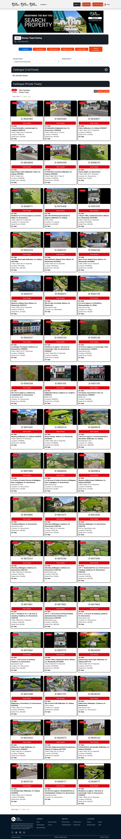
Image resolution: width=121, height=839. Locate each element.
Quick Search (66, 59)
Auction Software (52, 822)
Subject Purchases (96, 49)
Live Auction (39, 49)
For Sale (100, 91)
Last (29, 96)
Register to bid (67, 49)
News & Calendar (41, 827)
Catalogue (25, 49)
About (38, 822)
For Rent (106, 91)
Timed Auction (53, 49)
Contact (50, 824)
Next (25, 96)
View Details (27, 123)
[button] (77, 4)
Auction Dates (18, 59)
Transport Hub (76, 824)
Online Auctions (66, 822)
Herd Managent (40, 824)
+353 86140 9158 (22, 41)
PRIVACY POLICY (104, 837)
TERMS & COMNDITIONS (60, 837)
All (95, 91)
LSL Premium (86, 4)
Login (108, 4)
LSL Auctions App (97, 4)
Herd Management (66, 824)
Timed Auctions (77, 822)
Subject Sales (82, 49)
